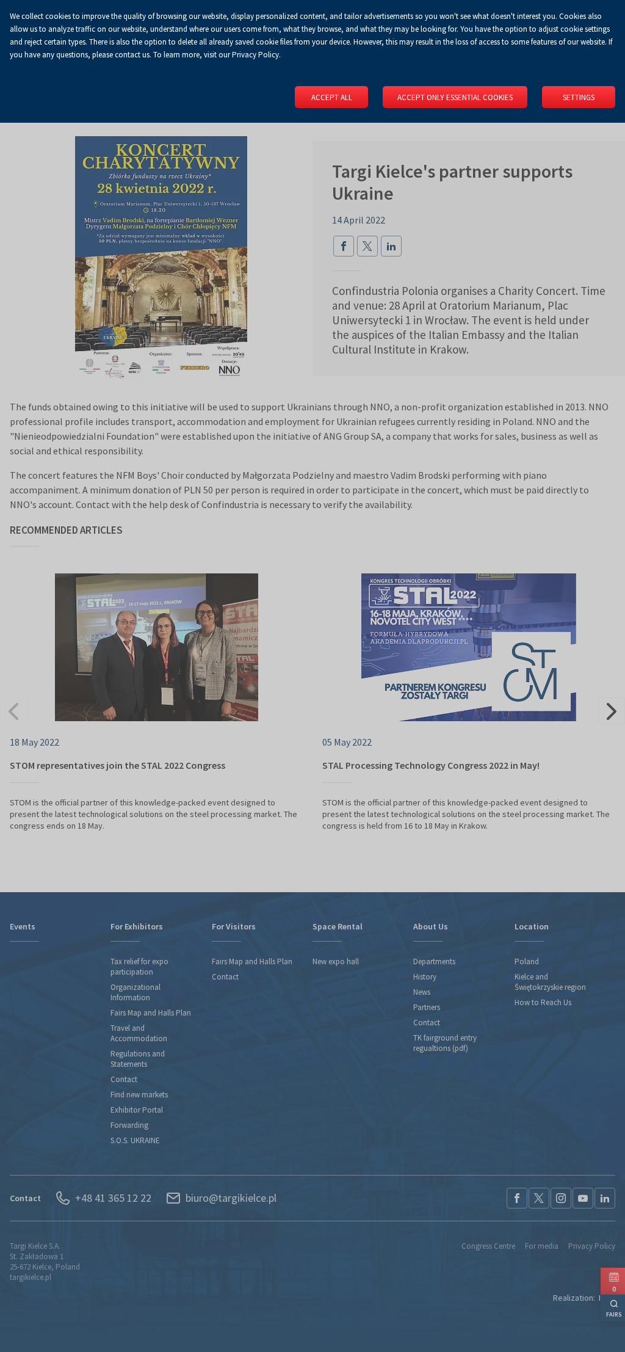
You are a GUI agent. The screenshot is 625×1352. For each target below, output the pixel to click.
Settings (578, 97)
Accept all (331, 97)
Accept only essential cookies (455, 97)
